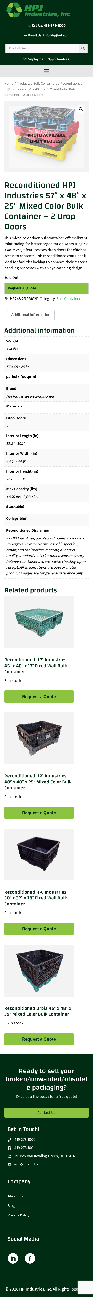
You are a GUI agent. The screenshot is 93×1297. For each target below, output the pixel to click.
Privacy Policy (18, 1215)
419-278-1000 (55, 25)
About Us (15, 1196)
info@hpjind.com (56, 35)
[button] (81, 109)
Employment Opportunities (48, 59)
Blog (11, 1206)
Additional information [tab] (30, 315)
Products (23, 84)
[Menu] (46, 71)
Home (9, 84)
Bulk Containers (45, 84)
